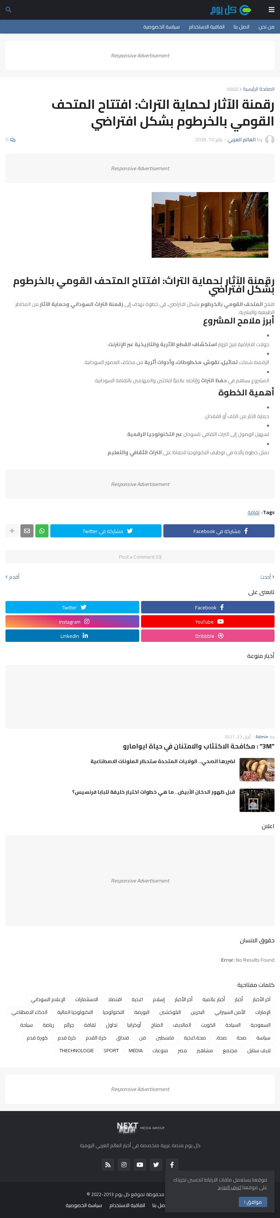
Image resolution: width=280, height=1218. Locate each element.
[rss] (108, 1164)
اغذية (137, 999)
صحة (241, 1037)
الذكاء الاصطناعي (29, 1012)
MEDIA (136, 1050)
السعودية (260, 1025)
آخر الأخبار (262, 999)
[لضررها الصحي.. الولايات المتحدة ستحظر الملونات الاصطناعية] (257, 769)
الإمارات (263, 1012)
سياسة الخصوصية (161, 26)
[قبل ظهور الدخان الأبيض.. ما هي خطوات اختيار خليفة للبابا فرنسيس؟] (257, 800)
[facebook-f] (172, 1164)
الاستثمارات (86, 999)
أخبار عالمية (213, 999)
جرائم (69, 1025)
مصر (182, 1050)
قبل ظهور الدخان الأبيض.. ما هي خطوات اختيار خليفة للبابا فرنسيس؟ (153, 792)
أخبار (239, 999)
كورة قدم (37, 1037)
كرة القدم (96, 1037)
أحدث (265, 576)
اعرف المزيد (229, 1187)
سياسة (263, 1037)
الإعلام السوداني (48, 999)
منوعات (160, 1050)
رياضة (48, 1025)
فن (142, 1037)
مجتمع (230, 1050)
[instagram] (124, 1164)
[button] (271, 10)
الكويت (208, 1025)
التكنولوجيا (113, 1012)
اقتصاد (115, 999)
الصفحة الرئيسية (259, 88)
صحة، (221, 1037)
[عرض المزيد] (12, 530)
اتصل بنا (241, 26)
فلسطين (165, 1037)
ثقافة (232, 88)
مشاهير (205, 1050)
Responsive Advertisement (140, 55)
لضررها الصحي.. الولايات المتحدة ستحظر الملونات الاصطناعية (162, 761)
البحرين (198, 1012)
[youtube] (140, 1164)
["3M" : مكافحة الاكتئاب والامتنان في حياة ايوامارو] (140, 697)
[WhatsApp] (41, 530)
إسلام (159, 999)
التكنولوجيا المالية (75, 1012)
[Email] (27, 530)
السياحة (233, 1025)
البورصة (141, 1012)
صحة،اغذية (195, 1037)
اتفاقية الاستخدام (207, 26)
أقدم (14, 576)
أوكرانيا (134, 1025)
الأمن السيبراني (229, 1012)
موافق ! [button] (253, 1202)
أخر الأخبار (183, 999)
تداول (111, 1025)
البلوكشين (170, 1012)
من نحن (266, 26)
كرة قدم (67, 1037)
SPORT (111, 1050)
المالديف (182, 1025)
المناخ (157, 1025)
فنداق (122, 1037)
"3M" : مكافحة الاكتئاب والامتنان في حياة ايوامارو (199, 746)
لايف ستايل (259, 1050)
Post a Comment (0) (140, 557)
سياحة (26, 1025)
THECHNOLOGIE (76, 1050)
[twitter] (156, 1164)
